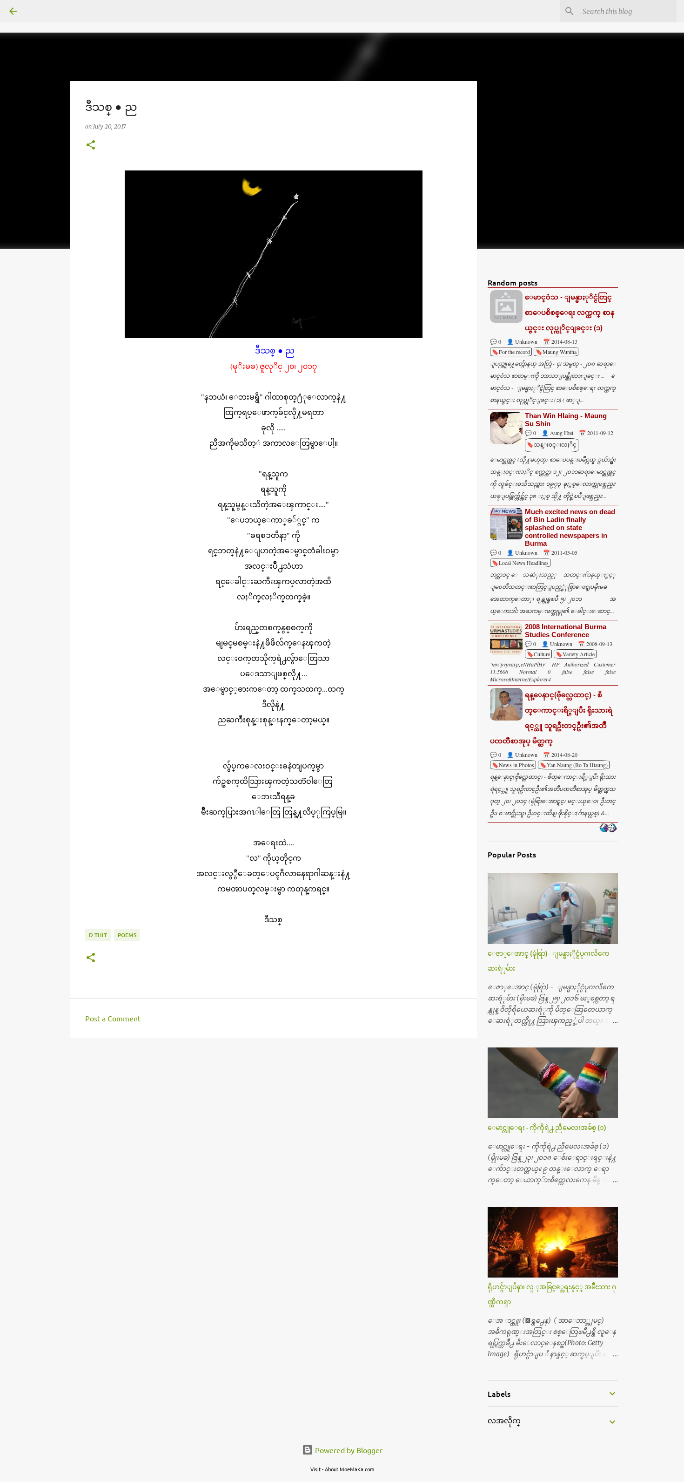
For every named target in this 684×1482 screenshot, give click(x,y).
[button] (90, 145)
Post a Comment (113, 1018)
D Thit (98, 935)
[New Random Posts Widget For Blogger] (607, 829)
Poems (127, 935)
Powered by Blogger (347, 1450)
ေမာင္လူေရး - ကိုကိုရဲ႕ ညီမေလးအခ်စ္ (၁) (547, 1127)
